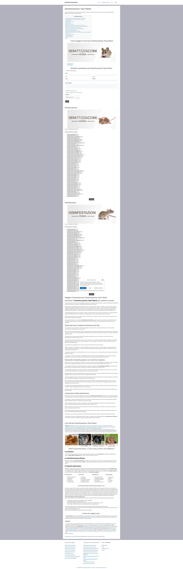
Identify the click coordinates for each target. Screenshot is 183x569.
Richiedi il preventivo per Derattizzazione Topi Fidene (75, 19)
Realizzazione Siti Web (87, 567)
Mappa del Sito (104, 545)
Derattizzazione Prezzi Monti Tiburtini (90, 551)
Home (99, 2)
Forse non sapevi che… (69, 36)
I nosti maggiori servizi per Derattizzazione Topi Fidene (75, 18)
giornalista (80, 531)
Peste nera (109, 527)
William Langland (73, 529)
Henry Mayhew (89, 531)
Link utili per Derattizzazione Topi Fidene (72, 31)
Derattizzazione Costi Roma (84, 425)
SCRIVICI (91, 199)
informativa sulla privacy (73, 90)
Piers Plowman (113, 528)
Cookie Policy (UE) (105, 548)
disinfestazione (87, 515)
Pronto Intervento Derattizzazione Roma (72, 556)
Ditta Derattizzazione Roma (103, 426)
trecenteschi (71, 528)
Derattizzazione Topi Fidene (70, 536)
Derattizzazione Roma (71, 2)
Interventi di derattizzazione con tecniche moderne (74, 28)
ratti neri (116, 515)
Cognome (93, 76)
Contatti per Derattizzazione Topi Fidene (94, 428)
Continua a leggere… (69, 533)
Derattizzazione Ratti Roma (107, 425)
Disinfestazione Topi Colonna (88, 561)
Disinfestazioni (68, 22)
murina (91, 515)
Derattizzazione (68, 20)
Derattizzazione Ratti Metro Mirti (89, 546)
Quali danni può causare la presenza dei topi (73, 27)
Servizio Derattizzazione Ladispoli (89, 545)
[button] (102, 279)
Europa (67, 523)
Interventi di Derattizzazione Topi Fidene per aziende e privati (76, 26)
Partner (103, 550)
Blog (112, 2)
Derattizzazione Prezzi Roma (96, 425)
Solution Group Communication (101, 567)
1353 (115, 527)
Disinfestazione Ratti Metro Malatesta (90, 550)
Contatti (116, 2)
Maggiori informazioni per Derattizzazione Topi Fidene (75, 25)
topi (67, 517)
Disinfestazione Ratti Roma (81, 426)
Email (66, 78)
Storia (66, 37)
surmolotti (112, 515)
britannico (90, 529)
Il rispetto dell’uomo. (69, 35)
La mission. (67, 33)
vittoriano (84, 531)
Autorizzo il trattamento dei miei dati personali (74, 92)
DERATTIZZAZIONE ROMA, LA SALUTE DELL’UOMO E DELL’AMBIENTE (78, 32)
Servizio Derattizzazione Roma (80, 428)
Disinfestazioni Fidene (69, 24)
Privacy (103, 546)
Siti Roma (93, 567)
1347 (112, 527)
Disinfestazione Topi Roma (92, 426)
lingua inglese (86, 526)
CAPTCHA (67, 94)
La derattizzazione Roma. (70, 34)
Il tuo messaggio (68, 82)
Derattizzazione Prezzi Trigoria (89, 563)
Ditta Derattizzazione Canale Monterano (91, 548)
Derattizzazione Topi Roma (70, 426)
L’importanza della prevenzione (71, 29)
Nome (66, 76)
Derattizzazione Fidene (69, 21)
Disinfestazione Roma (69, 553)
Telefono (94, 78)
